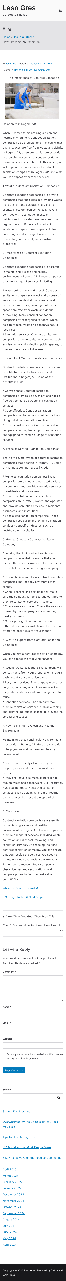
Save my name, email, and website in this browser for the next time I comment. (35, 1056)
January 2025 (12, 1188)
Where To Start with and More (22, 888)
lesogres (11, 63)
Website (7, 1038)
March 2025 (11, 1175)
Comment (9, 971)
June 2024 (10, 1232)
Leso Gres (19, 8)
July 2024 (9, 1225)
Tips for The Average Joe (19, 1137)
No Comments (42, 69)
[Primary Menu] (60, 10)
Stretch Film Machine (16, 1111)
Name (7, 1006)
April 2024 (10, 1244)
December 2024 (13, 1194)
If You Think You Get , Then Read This (29, 916)
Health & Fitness (23, 69)
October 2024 (12, 1207)
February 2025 (12, 1182)
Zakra (54, 1270)
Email (7, 1022)
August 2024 (11, 1219)
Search (7, 1089)
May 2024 (9, 1238)
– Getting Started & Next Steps (23, 897)
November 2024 (13, 1200)
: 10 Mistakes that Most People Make (27, 1147)
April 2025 (10, 1169)
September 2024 (14, 1213)
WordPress (9, 1274)
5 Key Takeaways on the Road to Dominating (32, 1157)
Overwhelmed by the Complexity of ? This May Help (30, 1124)
